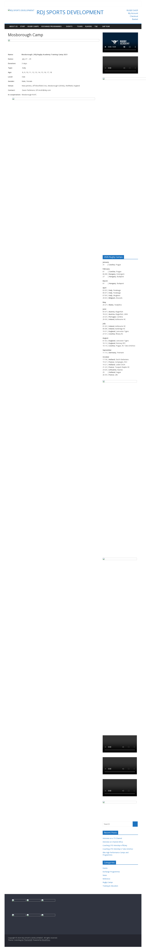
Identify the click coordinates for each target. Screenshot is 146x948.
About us (13, 26)
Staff (22, 26)
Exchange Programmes (51, 26)
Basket (135, 19)
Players (88, 26)
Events (69, 26)
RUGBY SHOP (132, 10)
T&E (96, 26)
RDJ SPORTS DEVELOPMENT (70, 12)
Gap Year (106, 26)
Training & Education (110, 886)
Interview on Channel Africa (113, 842)
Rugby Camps (33, 26)
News (105, 875)
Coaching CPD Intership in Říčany (115, 845)
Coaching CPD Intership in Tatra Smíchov (118, 849)
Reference (106, 879)
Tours (79, 26)
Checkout (134, 16)
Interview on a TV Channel (112, 838)
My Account (133, 13)
